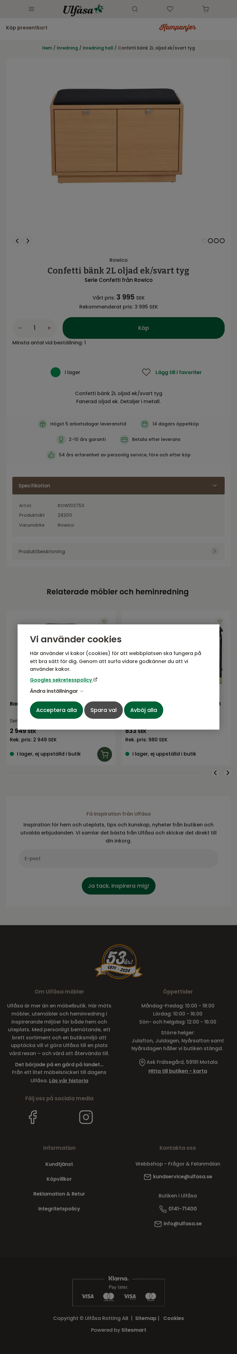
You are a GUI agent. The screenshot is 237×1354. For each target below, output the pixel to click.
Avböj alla (143, 710)
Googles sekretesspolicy (61, 680)
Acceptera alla (56, 710)
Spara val (103, 710)
